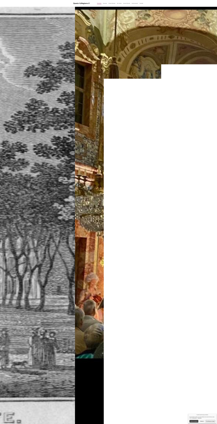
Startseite (99, 3)
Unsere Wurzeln (126, 3)
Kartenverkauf (135, 3)
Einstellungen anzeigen (210, 421)
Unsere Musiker (111, 3)
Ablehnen (202, 421)
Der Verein (119, 3)
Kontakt (141, 3)
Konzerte (105, 3)
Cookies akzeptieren (194, 421)
